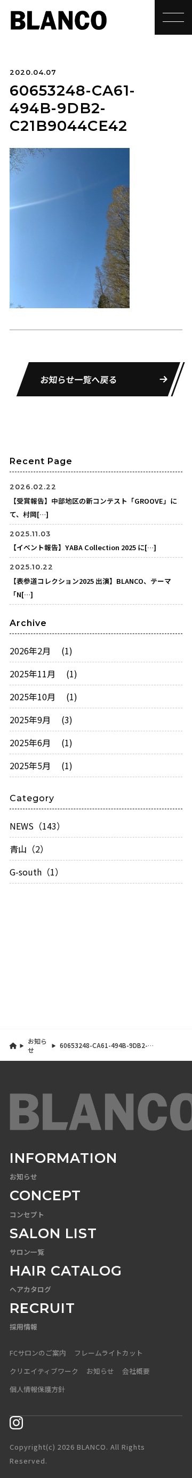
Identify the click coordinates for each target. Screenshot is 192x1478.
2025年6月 (41, 742)
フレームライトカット (108, 1353)
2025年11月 (43, 673)
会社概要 (136, 1371)
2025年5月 (41, 765)
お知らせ (37, 1045)
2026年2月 (41, 650)
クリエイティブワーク (44, 1371)
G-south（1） (36, 871)
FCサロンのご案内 (38, 1353)
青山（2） (29, 848)
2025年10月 (43, 696)
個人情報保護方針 (37, 1389)
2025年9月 (41, 719)
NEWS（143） (37, 825)
